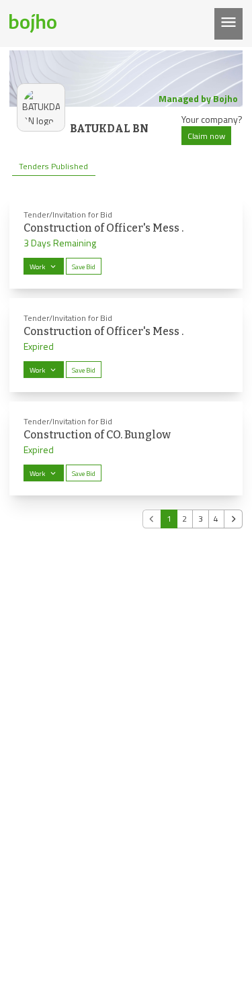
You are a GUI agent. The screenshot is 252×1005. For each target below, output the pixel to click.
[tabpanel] (126, 361)
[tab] (53, 166)
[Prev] (151, 519)
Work (37, 266)
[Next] (233, 519)
